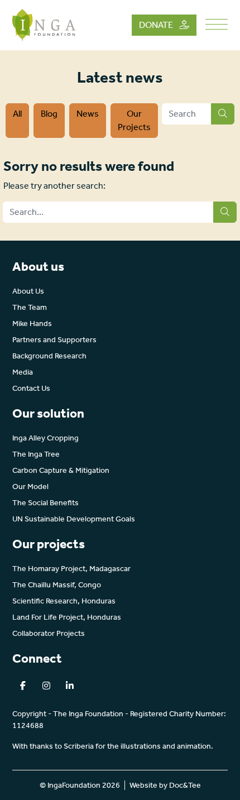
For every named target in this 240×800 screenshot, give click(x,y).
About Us (28, 291)
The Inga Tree (36, 454)
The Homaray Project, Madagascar (71, 568)
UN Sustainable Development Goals (73, 519)
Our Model (30, 486)
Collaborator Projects (48, 633)
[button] (22, 685)
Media (22, 372)
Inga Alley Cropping (45, 438)
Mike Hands (32, 323)
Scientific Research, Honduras (64, 601)
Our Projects (134, 120)
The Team (29, 307)
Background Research (49, 356)
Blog (49, 113)
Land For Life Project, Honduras (66, 617)
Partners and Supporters (54, 339)
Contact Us (31, 388)
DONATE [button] (157, 25)
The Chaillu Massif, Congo (56, 585)
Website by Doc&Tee (165, 785)
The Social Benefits (45, 502)
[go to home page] (43, 24)
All (17, 113)
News (87, 113)
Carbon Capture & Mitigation (60, 470)
